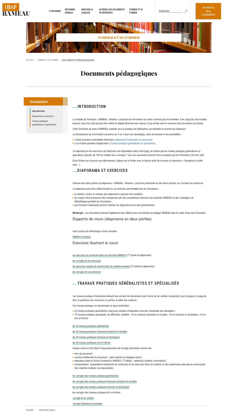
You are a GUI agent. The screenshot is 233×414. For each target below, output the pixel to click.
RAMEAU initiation (82, 236)
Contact (30, 410)
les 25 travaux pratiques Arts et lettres (92, 342)
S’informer (55, 11)
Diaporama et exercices (43, 116)
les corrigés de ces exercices (87, 260)
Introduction (38, 111)
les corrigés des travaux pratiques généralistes (96, 375)
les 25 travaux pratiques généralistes (91, 326)
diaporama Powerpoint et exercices (133, 139)
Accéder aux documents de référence (112, 11)
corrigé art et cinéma (83, 398)
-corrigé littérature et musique (87, 403)
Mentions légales (47, 410)
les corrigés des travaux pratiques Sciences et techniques (101, 386)
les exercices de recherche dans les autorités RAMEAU (99, 255)
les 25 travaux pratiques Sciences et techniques (96, 337)
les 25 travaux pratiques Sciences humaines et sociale (99, 331)
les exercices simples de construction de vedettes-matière (101, 266)
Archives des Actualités (208, 11)
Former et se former (136, 11)
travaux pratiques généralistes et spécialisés (133, 143)
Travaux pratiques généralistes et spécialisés (44, 123)
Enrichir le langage (87, 11)
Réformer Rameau (70, 11)
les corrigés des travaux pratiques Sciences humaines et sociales (105, 381)
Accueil (30, 60)
